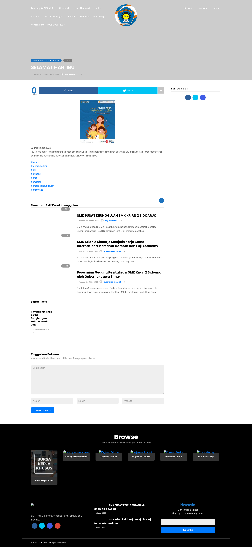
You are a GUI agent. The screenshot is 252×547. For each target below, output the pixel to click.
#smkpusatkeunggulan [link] (42, 185)
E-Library (85, 16)
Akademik (64, 8)
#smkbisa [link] (36, 182)
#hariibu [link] (35, 162)
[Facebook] (188, 97)
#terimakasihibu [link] (39, 166)
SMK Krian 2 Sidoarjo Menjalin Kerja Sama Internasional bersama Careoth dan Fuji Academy (117, 244)
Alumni (71, 16)
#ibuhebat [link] (36, 174)
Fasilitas (35, 16)
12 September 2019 (40, 329)
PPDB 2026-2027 (56, 24)
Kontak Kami (37, 24)
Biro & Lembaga (53, 16)
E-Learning (98, 16)
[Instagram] (203, 97)
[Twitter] (195, 97)
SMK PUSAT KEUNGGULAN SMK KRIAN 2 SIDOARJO (116, 215)
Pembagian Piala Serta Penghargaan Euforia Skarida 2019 (41, 318)
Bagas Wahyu (71, 74)
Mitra (98, 8)
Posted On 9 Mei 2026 (88, 251)
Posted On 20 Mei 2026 (88, 221)
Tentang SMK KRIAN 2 (42, 8)
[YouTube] (58, 526)
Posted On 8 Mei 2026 (88, 282)
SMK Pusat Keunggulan (46, 60)
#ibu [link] (33, 170)
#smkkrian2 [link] (37, 189)
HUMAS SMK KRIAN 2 (112, 251)
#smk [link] (34, 177)
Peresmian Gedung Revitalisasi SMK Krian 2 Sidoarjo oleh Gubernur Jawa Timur (119, 274)
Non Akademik (82, 8)
